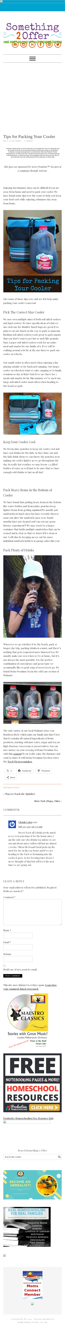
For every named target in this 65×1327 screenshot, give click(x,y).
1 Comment (28, 141)
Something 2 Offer (32, 27)
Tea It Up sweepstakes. (20, 761)
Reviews (16, 787)
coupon (17, 753)
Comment (9, 897)
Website (7, 954)
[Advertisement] (32, 95)
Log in (43, 1322)
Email (7, 942)
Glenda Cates (25, 822)
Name (7, 930)
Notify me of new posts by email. (20, 969)
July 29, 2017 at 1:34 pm (30, 826)
